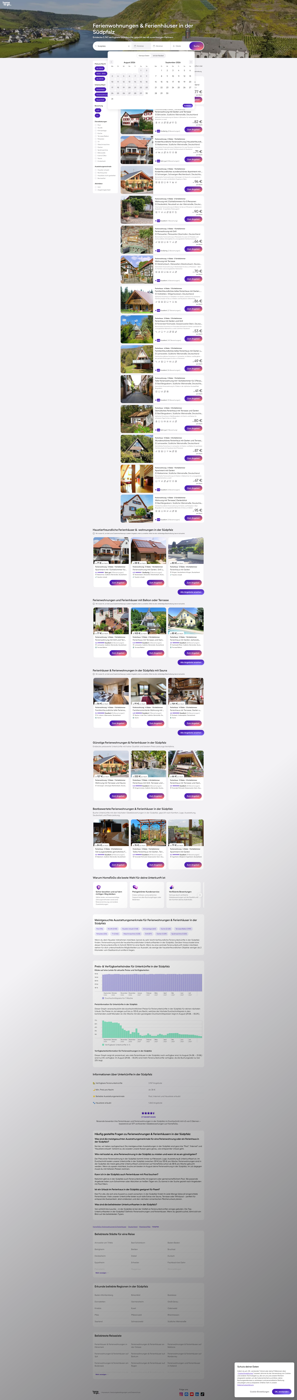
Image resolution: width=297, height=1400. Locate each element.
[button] (141, 46)
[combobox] (113, 46)
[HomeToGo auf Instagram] (181, 1394)
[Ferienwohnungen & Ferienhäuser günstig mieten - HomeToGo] (6, 3)
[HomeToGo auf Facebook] (186, 1394)
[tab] (144, 56)
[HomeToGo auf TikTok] (202, 1394)
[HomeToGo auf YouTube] (192, 1394)
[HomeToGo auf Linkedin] (197, 1394)
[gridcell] (141, 70)
